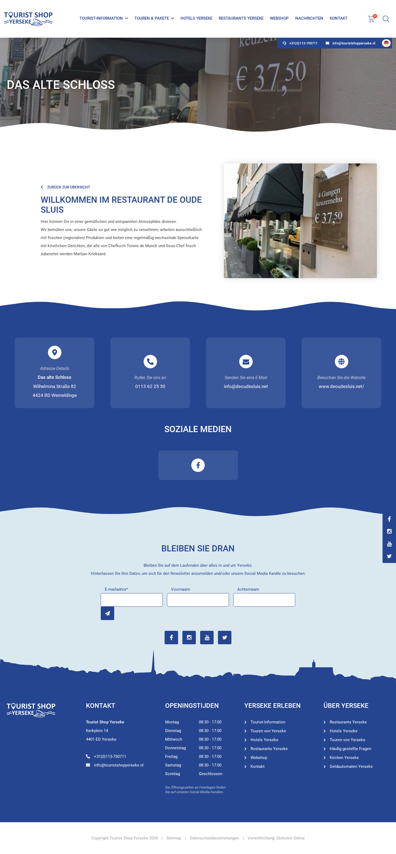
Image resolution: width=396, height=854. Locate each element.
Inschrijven (107, 613)
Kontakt (339, 18)
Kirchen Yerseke (344, 757)
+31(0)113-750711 (303, 43)
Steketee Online (290, 838)
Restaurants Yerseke (241, 18)
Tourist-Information (101, 18)
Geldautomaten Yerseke (351, 766)
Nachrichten (309, 18)
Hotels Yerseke (196, 18)
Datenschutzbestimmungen (214, 838)
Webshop (279, 18)
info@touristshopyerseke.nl (353, 43)
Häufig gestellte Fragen (350, 748)
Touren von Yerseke (268, 731)
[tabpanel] (198, 85)
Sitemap (173, 838)
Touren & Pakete (151, 18)
